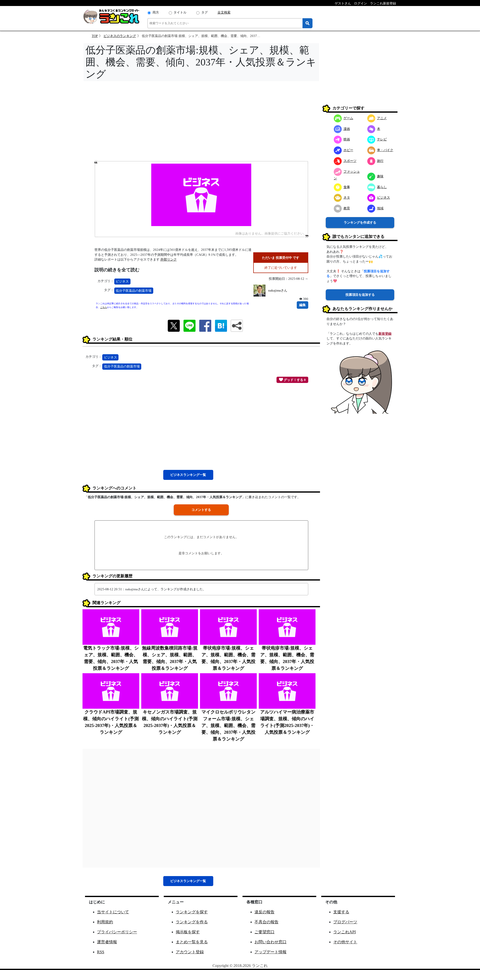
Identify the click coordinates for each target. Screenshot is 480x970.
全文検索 (224, 12)
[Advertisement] (201, 123)
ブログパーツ (345, 922)
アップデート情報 (270, 952)
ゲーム (348, 118)
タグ (204, 12)
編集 (302, 305)
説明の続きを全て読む (117, 269)
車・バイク (385, 150)
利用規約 (105, 922)
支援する (341, 912)
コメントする (201, 510)
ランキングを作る (192, 922)
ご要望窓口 (264, 932)
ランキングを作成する (360, 222)
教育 (347, 208)
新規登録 (385, 333)
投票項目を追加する (360, 295)
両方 (155, 12)
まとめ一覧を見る (192, 942)
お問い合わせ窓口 (270, 942)
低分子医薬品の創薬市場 (134, 291)
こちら (103, 307)
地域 (380, 208)
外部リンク (168, 259)
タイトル (180, 12)
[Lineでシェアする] (190, 325)
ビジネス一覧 (188, 475)
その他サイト (345, 942)
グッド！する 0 (294, 380)
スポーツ (350, 161)
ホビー (348, 150)
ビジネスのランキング (120, 36)
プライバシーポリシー (117, 932)
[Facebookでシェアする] (205, 325)
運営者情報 (107, 942)
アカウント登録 (190, 952)
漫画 (347, 129)
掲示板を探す (188, 932)
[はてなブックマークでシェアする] (221, 325)
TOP (95, 36)
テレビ (382, 139)
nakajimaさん (277, 290)
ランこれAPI (344, 932)
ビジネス (122, 281)
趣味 (380, 176)
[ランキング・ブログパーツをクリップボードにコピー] (237, 326)
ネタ (347, 197)
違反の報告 (264, 912)
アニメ (382, 118)
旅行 (380, 161)
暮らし (382, 187)
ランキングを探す (192, 912)
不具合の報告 (266, 922)
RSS (100, 952)
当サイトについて (113, 912)
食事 (347, 187)
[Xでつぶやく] (174, 325)
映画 (347, 139)
